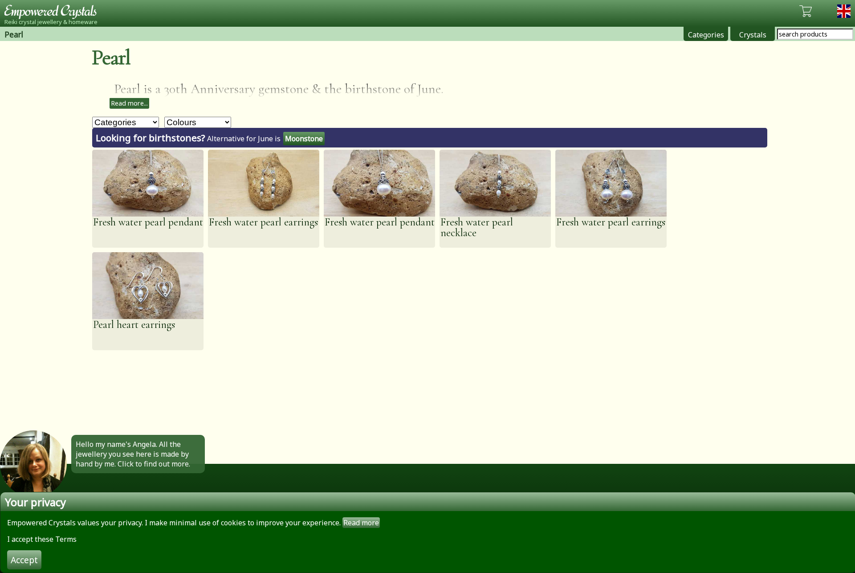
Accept (24, 560)
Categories (706, 35)
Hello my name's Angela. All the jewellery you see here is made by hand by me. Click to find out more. (133, 454)
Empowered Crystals (53, 11)
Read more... (129, 103)
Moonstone (304, 138)
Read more (361, 523)
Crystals (752, 35)
